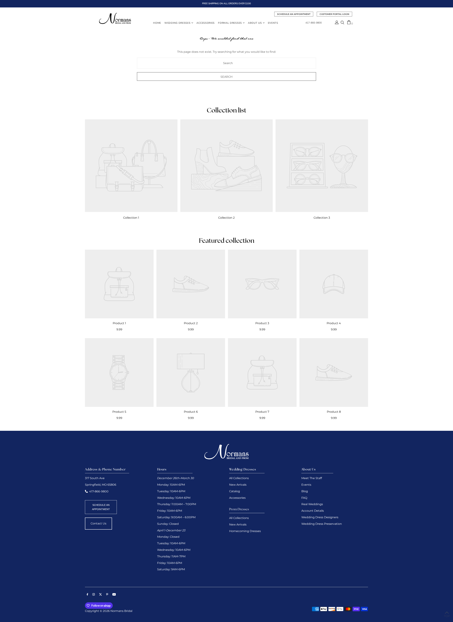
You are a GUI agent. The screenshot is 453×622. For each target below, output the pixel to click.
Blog (304, 491)
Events (306, 484)
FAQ (304, 497)
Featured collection (226, 241)
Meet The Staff (311, 478)
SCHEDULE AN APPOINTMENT (101, 507)
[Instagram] (93, 594)
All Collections (239, 478)
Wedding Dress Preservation (321, 524)
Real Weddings (312, 504)
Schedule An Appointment (293, 14)
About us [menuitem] (255, 22)
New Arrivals (237, 484)
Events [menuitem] (273, 22)
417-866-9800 (313, 22)
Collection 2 (226, 217)
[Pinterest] (107, 594)
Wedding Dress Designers (319, 517)
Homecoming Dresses (245, 531)
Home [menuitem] (157, 22)
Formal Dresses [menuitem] (230, 22)
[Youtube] (114, 594)
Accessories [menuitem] (205, 22)
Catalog (234, 491)
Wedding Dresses (177, 22)
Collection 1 (131, 217)
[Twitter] (100, 594)
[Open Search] (342, 23)
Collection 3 (322, 217)
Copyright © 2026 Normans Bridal (108, 611)
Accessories (237, 497)
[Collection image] (131, 165)
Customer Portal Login (334, 14)
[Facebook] (87, 594)
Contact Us (98, 523)
